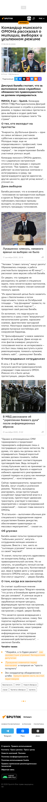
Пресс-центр (29, 749)
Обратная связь (7, 769)
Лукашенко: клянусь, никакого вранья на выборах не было (23, 250)
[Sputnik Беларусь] (7, 19)
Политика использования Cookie (15, 760)
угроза (4, 690)
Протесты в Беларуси (18, 690)
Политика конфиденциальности (14, 756)
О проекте (5, 746)
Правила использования (21, 746)
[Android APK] (9, 777)
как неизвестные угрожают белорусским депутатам (25, 655)
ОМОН (18, 685)
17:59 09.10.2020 (8, 44)
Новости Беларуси (30, 685)
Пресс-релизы (16, 749)
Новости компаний (9, 753)
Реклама (21, 753)
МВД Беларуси (13, 74)
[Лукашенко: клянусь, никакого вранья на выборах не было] (23, 228)
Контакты (5, 749)
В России (26, 724)
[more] (42, 257)
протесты (32, 690)
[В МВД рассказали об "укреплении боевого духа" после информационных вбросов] (23, 396)
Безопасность (7, 685)
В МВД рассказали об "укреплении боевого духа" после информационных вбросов (21, 421)
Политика (39, 724)
